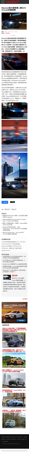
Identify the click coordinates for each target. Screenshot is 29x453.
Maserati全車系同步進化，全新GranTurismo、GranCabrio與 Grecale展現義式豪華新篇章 (15, 228)
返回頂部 (25, 299)
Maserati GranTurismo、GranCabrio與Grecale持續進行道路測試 (13, 233)
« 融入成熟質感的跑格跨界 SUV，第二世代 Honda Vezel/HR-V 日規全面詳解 (13, 243)
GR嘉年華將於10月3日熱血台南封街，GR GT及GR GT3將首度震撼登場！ (14, 257)
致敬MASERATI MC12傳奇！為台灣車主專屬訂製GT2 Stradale (15, 216)
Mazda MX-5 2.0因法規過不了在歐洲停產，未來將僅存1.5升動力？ (14, 271)
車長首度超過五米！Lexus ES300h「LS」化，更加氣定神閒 (14, 390)
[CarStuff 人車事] (12, 0)
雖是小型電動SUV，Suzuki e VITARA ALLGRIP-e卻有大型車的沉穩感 (13, 370)
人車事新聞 (7, 33)
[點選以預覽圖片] (14, 21)
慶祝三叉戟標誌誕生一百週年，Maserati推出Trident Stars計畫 (15, 224)
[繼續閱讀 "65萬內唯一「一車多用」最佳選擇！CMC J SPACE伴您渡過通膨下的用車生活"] (14, 421)
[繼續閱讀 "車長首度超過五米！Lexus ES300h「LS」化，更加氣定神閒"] (14, 401)
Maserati (7, 209)
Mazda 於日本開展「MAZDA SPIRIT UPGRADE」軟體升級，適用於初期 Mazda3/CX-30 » (12, 248)
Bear (6, 31)
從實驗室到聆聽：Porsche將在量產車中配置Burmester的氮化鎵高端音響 (15, 267)
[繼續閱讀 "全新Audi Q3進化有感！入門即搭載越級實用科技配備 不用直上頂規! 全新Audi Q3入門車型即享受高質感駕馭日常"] (14, 340)
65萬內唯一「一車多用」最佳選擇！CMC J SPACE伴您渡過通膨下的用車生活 (14, 411)
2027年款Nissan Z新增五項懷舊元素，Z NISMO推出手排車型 (14, 261)
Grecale (14, 209)
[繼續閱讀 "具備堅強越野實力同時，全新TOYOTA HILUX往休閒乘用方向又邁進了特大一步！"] (14, 360)
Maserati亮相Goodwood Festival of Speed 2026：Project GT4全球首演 (14, 220)
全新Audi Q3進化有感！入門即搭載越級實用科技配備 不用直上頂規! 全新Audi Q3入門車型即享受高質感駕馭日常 (14, 330)
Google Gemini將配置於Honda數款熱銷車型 (15, 264)
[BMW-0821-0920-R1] (14, 312)
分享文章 (4, 202)
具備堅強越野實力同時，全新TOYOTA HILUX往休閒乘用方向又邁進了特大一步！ (14, 350)
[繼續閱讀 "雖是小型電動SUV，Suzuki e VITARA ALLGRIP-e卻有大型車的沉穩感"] (14, 380)
